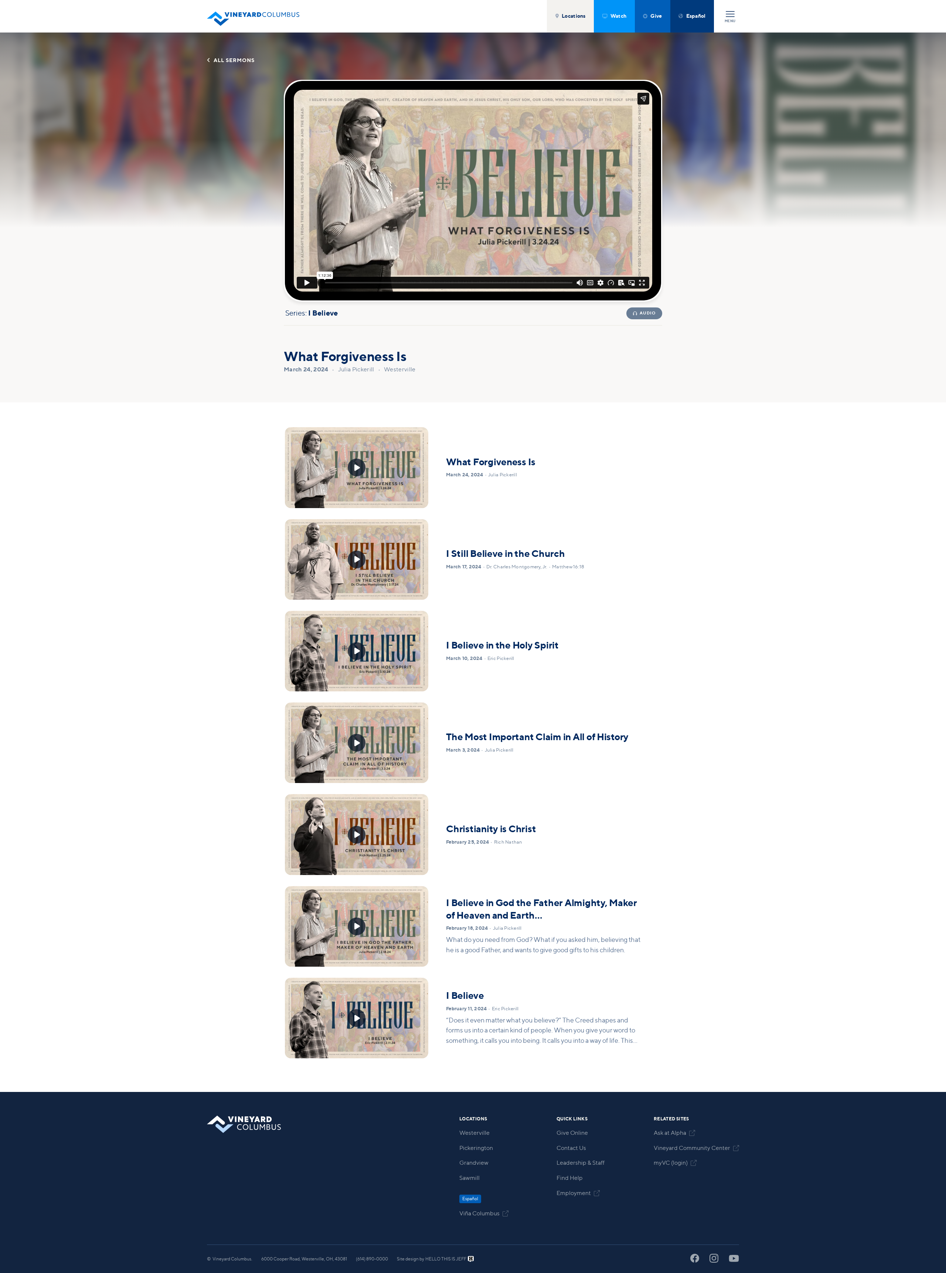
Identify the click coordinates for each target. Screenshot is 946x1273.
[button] (570, 16)
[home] (253, 16)
